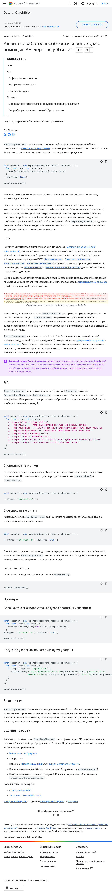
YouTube (80, 856)
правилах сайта (93, 828)
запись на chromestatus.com (25, 795)
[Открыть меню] (5, 3)
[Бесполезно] (106, 36)
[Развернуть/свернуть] (24, 60)
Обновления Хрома (49, 852)
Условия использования (15, 880)
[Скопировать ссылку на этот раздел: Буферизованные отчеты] (40, 510)
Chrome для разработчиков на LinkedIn (90, 862)
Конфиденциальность (38, 880)
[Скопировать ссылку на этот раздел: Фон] (13, 238)
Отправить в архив (48, 861)
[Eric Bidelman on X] (5, 135)
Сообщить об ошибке (14, 852)
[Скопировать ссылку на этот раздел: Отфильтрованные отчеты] (42, 465)
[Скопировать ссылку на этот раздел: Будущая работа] (33, 730)
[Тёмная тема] (101, 161)
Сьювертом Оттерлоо (52, 801)
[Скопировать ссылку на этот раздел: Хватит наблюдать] (32, 568)
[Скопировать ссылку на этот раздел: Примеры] (22, 599)
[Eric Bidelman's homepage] (13, 135)
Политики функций (32, 764)
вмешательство (12, 344)
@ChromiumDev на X (86, 852)
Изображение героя (15, 801)
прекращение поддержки (90, 340)
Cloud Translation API (50, 26)
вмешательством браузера (35, 148)
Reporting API (100, 361)
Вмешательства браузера (23, 753)
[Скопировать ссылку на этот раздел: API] (12, 382)
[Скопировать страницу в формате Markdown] (87, 50)
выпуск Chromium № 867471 (64, 764)
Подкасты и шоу (47, 866)
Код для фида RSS (84, 868)
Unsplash (73, 801)
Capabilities (23, 12)
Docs (7, 12)
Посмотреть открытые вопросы (18, 856)
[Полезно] (102, 36)
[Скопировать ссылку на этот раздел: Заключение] (26, 701)
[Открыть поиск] (70, 3)
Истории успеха (47, 856)
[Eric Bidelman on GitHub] (9, 135)
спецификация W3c (20, 790)
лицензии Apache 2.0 (46, 828)
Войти (105, 3)
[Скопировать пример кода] (106, 161)
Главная (7, 36)
